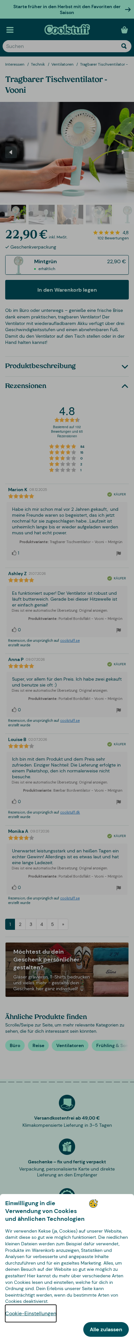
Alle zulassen (106, 1329)
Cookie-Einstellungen (30, 1313)
